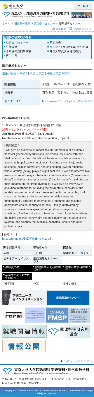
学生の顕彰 (70, 283)
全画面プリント (82, 28)
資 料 (11, 55)
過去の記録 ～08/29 (14, 73)
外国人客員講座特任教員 (65, 51)
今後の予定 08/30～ (59, 73)
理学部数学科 (11, 247)
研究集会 (55, 42)
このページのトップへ (77, 361)
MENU (83, 6)
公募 (36, 283)
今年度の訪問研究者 (18, 51)
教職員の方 (12, 267)
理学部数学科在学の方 (78, 268)
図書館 (67, 247)
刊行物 (37, 253)
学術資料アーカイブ (76, 253)
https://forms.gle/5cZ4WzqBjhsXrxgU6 (26, 238)
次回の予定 (37, 73)
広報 (6, 253)
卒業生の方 (17, 276)
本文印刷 (61, 28)
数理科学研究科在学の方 (48, 268)
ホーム (6, 23)
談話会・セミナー (44, 23)
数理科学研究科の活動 (17, 37)
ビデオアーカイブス (16, 258)
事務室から (40, 247)
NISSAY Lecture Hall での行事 (69, 47)
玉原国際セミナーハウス (46, 260)
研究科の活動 (22, 23)
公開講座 (11, 47)
